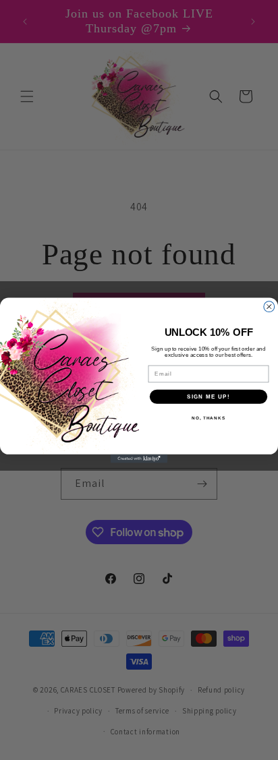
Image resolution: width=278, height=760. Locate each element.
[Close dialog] (269, 306)
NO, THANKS (208, 417)
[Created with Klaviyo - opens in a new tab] (139, 458)
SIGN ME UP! (208, 396)
